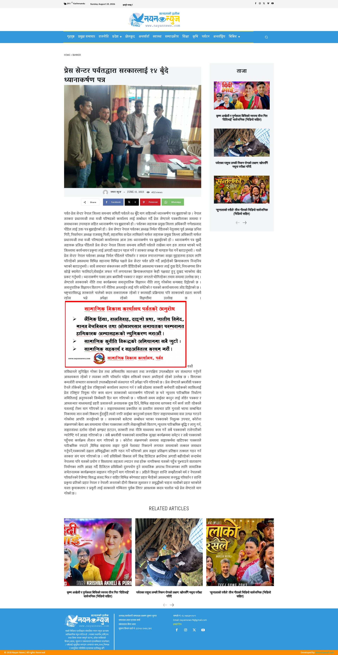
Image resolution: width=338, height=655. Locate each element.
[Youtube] (272, 4)
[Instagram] (260, 4)
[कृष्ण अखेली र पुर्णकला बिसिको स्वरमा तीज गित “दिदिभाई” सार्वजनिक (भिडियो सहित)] (242, 95)
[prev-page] (237, 223)
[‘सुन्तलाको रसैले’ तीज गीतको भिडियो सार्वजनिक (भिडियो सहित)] (242, 190)
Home (67, 54)
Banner (77, 54)
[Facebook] (256, 4)
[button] (266, 37)
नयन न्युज (116, 192)
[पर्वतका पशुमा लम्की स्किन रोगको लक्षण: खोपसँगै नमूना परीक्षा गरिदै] (242, 143)
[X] (264, 4)
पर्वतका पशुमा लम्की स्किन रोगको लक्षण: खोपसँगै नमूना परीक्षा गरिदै (242, 165)
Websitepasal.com (324, 652)
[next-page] (244, 223)
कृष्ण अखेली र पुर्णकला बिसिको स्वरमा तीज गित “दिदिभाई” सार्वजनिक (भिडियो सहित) (241, 118)
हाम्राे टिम (177, 624)
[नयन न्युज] (106, 192)
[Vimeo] (268, 4)
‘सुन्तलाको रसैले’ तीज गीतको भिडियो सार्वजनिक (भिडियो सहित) (242, 212)
